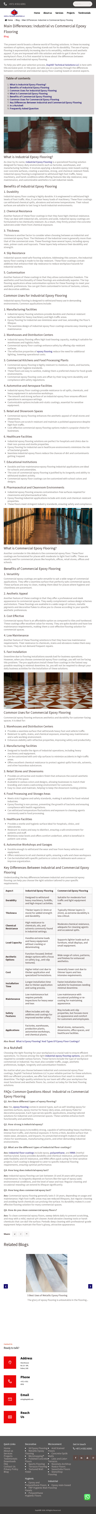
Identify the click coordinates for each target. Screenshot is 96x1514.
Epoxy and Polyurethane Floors (35, 1484)
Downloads (10, 1461)
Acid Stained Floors (56, 1449)
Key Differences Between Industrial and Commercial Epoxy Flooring (46, 102)
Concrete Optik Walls (58, 1455)
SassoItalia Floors (61, 1469)
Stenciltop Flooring (55, 1473)
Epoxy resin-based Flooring (59, 1486)
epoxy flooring (44, 351)
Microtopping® (36, 1456)
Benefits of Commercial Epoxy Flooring (31, 96)
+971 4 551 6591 (84, 1448)
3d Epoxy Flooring (38, 1448)
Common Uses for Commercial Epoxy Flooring (34, 99)
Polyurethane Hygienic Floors (34, 1494)
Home (10, 20)
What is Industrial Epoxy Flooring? (28, 84)
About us (8, 1450)
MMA (72, 1152)
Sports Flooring (36, 1463)
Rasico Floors (58, 1466)
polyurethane (57, 1152)
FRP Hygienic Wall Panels (36, 1489)
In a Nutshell (16, 105)
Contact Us (9, 1466)
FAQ (6, 1463)
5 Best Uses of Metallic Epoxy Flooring (24, 1295)
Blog (18, 20)
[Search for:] (82, 4)
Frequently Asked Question (24, 108)
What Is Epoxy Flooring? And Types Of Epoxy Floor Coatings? (48, 1041)
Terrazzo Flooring (37, 1466)
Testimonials (10, 1458)
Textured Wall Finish (34, 1470)
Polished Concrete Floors (36, 1460)
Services (8, 1453)
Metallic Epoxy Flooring (34, 1452)
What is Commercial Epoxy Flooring (29, 93)
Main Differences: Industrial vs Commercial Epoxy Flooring (47, 20)
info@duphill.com (26, 1399)
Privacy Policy (11, 1469)
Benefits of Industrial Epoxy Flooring (29, 87)
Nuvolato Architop (61, 1463)
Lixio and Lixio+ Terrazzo (57, 1460)
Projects (8, 1456)
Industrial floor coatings (21, 1152)
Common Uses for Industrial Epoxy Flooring (33, 90)
